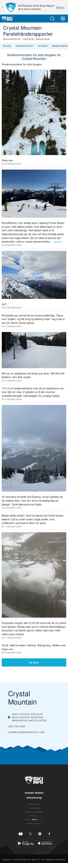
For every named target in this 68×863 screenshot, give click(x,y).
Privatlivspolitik (34, 808)
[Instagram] (40, 834)
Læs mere (58, 241)
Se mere (34, 662)
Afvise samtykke (34, 823)
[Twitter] (30, 834)
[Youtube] (20, 834)
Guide (7, 45)
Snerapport (25, 45)
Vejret (43, 45)
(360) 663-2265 (16, 726)
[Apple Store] (45, 843)
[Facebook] (49, 834)
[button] (52, 18)
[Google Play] (26, 843)
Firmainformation (34, 804)
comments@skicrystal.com (26, 732)
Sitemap (34, 815)
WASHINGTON (12, 39)
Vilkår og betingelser (34, 812)
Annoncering (34, 797)
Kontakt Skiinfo (34, 792)
